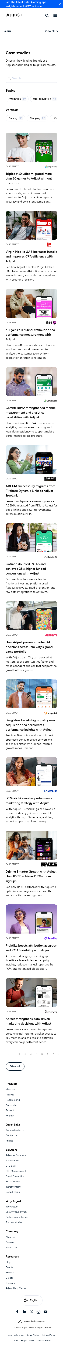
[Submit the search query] (9, 78)
